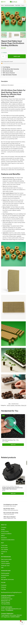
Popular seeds (5, 561)
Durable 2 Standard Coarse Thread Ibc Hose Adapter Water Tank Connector (12, 488)
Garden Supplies (10, 405)
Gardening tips (5, 575)
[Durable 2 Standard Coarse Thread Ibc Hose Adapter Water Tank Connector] (13, 473)
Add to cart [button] (13, 444)
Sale (2, 567)
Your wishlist (4, 549)
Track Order (4, 545)
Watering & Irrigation (14, 486)
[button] (6, 56)
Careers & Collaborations (7, 539)
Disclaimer (4, 537)
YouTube (3, 589)
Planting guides (5, 573)
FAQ (2, 553)
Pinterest (3, 587)
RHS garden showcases (7, 579)
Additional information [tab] (7, 85)
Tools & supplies (5, 563)
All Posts (3, 577)
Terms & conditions (6, 533)
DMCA (3, 535)
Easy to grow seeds (6, 559)
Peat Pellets (17, 5)
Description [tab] (4, 81)
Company (3, 527)
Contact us (4, 551)
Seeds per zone (5, 565)
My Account (4, 547)
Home (2, 5)
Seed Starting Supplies (9, 5)
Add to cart (17, 56)
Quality (3, 529)
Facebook (3, 585)
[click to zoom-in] (13, 19)
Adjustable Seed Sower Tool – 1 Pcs (10, 440)
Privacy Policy (5, 531)
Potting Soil (23, 405)
